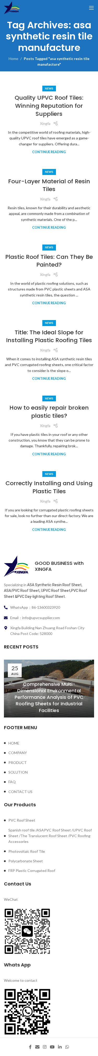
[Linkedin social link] (60, 1047)
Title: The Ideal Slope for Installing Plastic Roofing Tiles (49, 336)
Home (13, 58)
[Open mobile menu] (91, 8)
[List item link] (49, 743)
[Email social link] (37, 1047)
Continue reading (49, 152)
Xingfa (45, 123)
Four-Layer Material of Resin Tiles (49, 185)
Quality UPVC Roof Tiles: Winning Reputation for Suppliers (49, 106)
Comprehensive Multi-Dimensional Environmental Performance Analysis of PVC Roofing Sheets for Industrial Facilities (49, 697)
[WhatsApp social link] (67, 1047)
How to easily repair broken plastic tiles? (49, 412)
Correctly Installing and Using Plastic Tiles (49, 487)
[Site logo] (12, 7)
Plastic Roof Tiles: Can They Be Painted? (49, 261)
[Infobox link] (49, 566)
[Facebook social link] (30, 1047)
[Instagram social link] (44, 1047)
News (49, 88)
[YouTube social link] (52, 1047)
